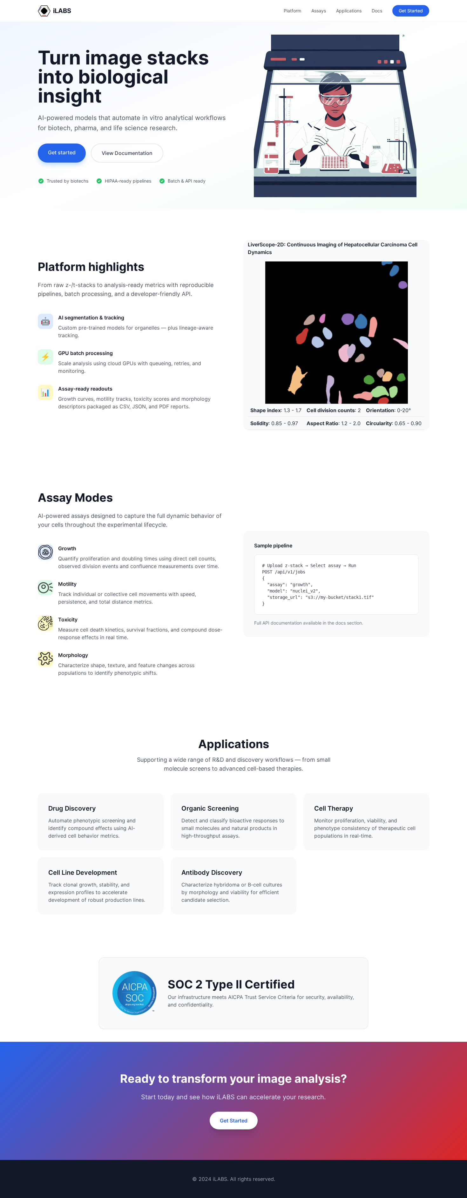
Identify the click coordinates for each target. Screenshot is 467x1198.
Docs (377, 10)
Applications (349, 10)
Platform (292, 10)
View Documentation (127, 153)
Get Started (411, 10)
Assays (318, 10)
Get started (62, 152)
